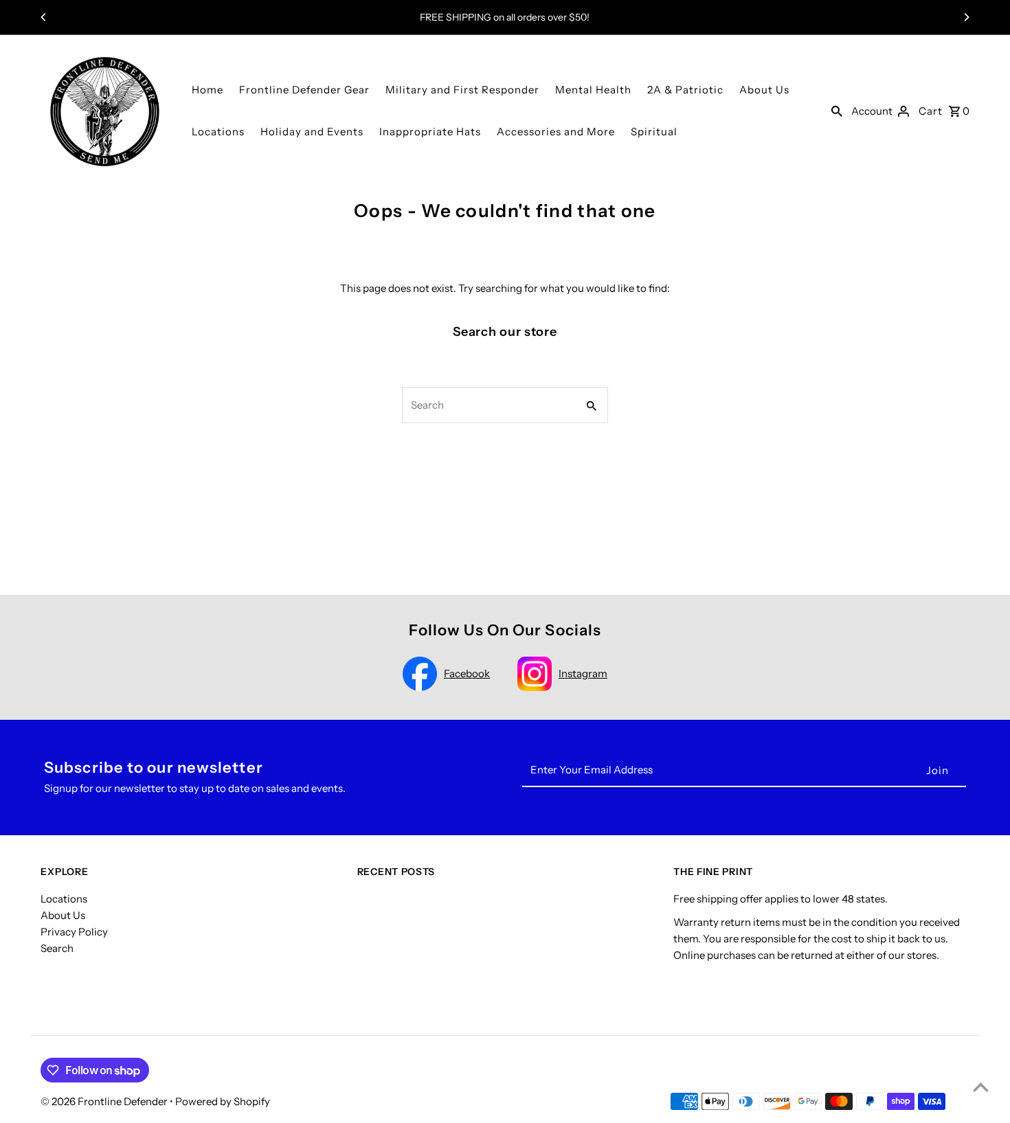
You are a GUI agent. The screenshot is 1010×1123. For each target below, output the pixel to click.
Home (207, 89)
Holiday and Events (311, 131)
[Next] (966, 17)
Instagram (583, 673)
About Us (764, 89)
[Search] (837, 110)
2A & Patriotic (685, 89)
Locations (218, 131)
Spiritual (654, 131)
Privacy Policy (74, 931)
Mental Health (593, 89)
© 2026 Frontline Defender (105, 1101)
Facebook (467, 673)
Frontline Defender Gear (304, 89)
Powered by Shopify (222, 1101)
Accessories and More (556, 131)
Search (57, 948)
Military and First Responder (462, 89)
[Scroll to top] (980, 1086)
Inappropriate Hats (430, 131)
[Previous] (44, 17)
